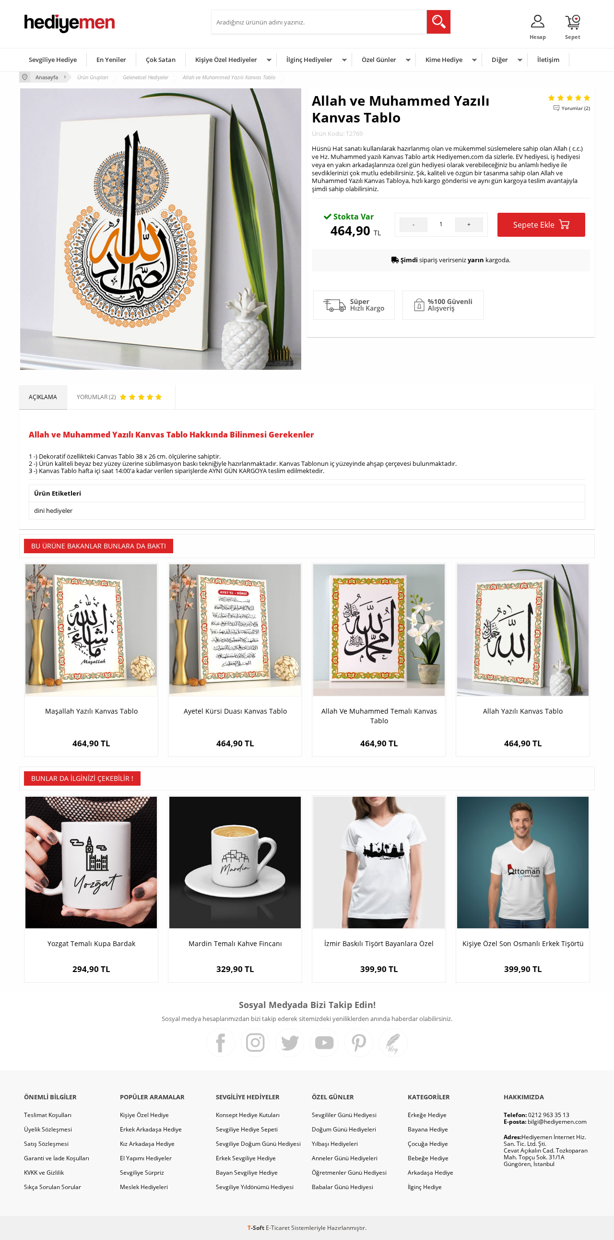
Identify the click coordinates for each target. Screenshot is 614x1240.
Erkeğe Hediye (427, 1115)
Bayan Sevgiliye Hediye (247, 1172)
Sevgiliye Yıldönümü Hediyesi (255, 1187)
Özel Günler (379, 59)
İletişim (548, 59)
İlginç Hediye (425, 1187)
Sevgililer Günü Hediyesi (344, 1115)
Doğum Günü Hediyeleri (344, 1129)
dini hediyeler (53, 510)
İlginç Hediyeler (309, 59)
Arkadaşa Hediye (430, 1172)
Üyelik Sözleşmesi (48, 1129)
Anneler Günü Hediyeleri (345, 1158)
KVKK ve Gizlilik (44, 1172)
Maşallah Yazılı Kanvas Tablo (91, 711)
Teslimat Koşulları (47, 1115)
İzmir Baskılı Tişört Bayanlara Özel (379, 943)
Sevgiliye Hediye (53, 59)
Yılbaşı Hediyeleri (335, 1144)
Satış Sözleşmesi (46, 1144)
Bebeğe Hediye (428, 1158)
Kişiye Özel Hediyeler (226, 59)
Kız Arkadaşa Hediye (147, 1144)
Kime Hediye (443, 59)
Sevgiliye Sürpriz (142, 1172)
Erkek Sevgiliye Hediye (246, 1158)
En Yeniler (111, 59)
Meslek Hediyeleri (144, 1187)
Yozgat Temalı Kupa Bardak (91, 943)
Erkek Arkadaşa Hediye (151, 1129)
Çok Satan (161, 59)
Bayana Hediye (428, 1129)
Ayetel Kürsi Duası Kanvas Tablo (235, 711)
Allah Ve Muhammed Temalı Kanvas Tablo (379, 715)
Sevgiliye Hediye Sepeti (247, 1129)
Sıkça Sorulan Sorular (52, 1187)
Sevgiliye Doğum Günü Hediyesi (258, 1144)
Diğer (500, 59)
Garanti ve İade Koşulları (56, 1158)
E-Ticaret (278, 1228)
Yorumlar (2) (576, 108)
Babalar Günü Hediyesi (342, 1187)
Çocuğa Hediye (428, 1144)
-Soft (257, 1228)
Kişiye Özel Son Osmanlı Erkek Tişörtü (523, 943)
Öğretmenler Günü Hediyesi (349, 1172)
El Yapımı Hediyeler (146, 1158)
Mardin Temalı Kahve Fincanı (235, 943)
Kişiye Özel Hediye (144, 1115)
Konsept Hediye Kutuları (248, 1115)
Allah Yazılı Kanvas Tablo (523, 711)
